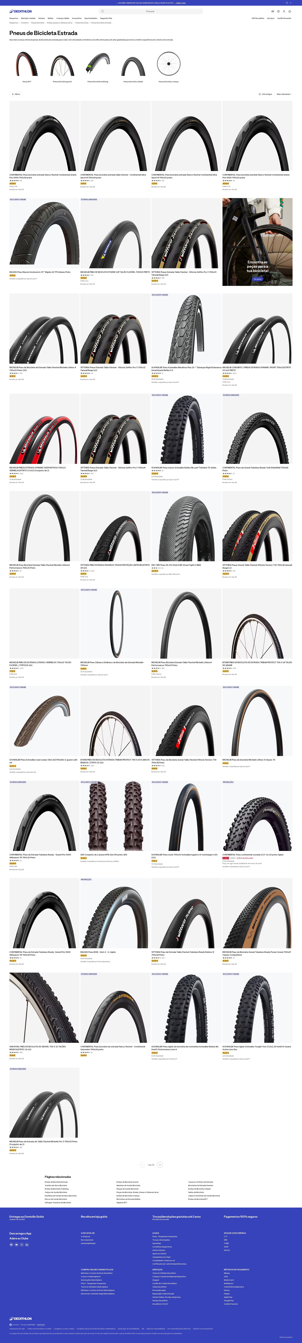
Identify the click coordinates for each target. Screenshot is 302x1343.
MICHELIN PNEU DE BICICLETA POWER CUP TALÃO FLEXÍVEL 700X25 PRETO (115, 272)
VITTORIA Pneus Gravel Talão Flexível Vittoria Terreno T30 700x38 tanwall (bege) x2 (257, 566)
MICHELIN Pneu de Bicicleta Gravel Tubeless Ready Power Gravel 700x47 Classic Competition (256, 953)
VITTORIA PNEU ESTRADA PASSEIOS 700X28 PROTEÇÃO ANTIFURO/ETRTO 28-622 (115, 566)
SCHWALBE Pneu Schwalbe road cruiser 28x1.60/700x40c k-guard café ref (43, 761)
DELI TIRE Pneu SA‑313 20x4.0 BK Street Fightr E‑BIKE (176, 565)
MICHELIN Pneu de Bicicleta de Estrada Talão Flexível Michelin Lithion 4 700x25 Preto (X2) (42, 368)
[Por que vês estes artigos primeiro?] (260, 94)
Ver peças (257, 279)
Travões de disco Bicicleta (56, 1185)
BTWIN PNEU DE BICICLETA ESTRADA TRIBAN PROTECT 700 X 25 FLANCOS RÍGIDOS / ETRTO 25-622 (115, 761)
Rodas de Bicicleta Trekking (57, 1189)
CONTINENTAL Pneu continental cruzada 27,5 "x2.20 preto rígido (252, 854)
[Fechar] (291, 3)
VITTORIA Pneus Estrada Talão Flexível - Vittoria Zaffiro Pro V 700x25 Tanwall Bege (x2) (183, 273)
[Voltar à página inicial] (20, 11)
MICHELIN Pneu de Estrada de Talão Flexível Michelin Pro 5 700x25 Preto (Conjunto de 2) (43, 1143)
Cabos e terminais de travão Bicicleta (204, 1196)
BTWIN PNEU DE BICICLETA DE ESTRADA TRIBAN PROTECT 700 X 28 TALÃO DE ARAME (257, 663)
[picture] (44, 136)
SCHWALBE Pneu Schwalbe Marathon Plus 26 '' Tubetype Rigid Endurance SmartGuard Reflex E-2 (186, 368)
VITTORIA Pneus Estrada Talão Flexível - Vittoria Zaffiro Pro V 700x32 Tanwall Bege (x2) (112, 368)
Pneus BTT (27, 82)
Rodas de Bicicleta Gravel (127, 1182)
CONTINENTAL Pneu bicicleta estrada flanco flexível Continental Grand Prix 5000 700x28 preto (42, 176)
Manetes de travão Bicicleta (128, 1185)
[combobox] (285, 94)
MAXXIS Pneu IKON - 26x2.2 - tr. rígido (98, 952)
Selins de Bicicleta (196, 1192)
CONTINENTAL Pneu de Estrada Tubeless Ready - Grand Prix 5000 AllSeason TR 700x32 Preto (40, 856)
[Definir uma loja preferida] (273, 11)
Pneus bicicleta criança (169, 82)
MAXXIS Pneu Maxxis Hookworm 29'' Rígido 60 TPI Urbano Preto (40, 272)
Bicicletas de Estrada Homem (200, 1185)
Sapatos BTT (122, 1203)
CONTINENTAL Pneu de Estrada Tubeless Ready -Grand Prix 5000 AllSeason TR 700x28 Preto (40, 953)
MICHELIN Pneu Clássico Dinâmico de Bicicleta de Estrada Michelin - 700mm (112, 663)
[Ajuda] (278, 11)
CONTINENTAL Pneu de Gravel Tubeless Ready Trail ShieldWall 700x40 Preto (255, 469)
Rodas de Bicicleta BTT (198, 1199)
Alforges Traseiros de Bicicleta (58, 1203)
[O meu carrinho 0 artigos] (290, 11)
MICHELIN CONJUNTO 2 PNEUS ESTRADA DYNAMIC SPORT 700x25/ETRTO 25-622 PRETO (256, 368)
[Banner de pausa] (287, 3)
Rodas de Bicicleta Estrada (56, 1182)
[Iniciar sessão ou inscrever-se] (284, 11)
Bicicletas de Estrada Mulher (129, 1199)
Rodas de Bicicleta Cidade (199, 1189)
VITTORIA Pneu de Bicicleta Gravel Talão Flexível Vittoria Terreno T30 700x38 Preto (183, 761)
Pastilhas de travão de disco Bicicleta (61, 1196)
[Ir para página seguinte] (160, 1165)
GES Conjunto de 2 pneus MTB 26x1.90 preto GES (103, 854)
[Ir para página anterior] (142, 1165)
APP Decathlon (258, 18)
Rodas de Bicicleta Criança (128, 1196)
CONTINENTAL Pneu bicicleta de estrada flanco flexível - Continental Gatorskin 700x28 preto (112, 1048)
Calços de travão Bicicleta (56, 1192)
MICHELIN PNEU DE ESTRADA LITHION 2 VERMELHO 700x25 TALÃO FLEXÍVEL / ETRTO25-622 (40, 663)
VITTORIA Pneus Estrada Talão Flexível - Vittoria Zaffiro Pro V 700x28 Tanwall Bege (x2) (112, 469)
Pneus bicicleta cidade (133, 82)
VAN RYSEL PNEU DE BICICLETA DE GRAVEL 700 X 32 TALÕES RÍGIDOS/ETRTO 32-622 (37, 1048)
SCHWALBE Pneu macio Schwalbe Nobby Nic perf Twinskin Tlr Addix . (184, 467)
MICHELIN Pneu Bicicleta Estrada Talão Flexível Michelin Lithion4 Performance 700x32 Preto (39, 566)
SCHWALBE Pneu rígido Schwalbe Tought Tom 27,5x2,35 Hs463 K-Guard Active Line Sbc (256, 1048)
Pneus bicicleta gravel (62, 82)
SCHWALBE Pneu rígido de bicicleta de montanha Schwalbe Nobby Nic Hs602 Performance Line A (185, 1048)
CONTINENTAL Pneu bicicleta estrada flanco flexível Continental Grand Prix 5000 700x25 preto (255, 176)
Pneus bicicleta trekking (98, 82)
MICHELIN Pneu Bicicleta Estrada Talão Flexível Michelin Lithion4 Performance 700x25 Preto (181, 663)
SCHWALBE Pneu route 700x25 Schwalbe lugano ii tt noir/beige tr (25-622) (184, 856)
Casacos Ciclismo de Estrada (200, 1182)
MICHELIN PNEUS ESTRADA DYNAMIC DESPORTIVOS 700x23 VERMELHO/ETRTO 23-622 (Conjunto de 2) (37, 469)
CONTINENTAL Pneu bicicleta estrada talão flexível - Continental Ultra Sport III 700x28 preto (113, 176)
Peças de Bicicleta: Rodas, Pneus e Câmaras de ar (138, 1192)
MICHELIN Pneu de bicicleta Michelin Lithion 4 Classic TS (248, 760)
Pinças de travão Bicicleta (127, 1189)
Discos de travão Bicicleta (56, 1199)
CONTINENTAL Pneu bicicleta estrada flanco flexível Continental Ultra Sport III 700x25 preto (184, 176)
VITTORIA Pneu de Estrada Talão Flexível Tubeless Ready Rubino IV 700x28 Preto (182, 953)
